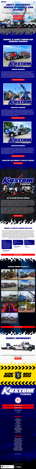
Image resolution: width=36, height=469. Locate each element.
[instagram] (18, 412)
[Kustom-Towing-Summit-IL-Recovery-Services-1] (18, 83)
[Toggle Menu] (34, 1)
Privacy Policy (19, 453)
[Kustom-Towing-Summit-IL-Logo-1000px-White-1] (18, 386)
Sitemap (16, 453)
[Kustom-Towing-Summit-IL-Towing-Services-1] (18, 45)
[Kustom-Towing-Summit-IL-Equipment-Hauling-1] (18, 121)
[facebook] (17, 412)
